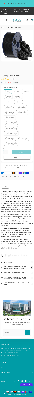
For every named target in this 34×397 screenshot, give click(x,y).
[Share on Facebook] (7, 176)
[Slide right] (32, 3)
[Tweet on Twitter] (11, 176)
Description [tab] (5, 186)
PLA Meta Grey (19, 102)
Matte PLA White (9, 117)
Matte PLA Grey (22, 112)
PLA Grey (26, 91)
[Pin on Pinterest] (15, 176)
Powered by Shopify (22, 394)
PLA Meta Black (22, 107)
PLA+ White (18, 96)
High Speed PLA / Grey (11, 133)
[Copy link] (23, 176)
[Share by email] (19, 176)
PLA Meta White (9, 107)
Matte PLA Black (9, 112)
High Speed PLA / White (11, 123)
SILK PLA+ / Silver (22, 138)
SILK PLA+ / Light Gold (11, 143)
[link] (5, 11)
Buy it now (17, 157)
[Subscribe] (27, 332)
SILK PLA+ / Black (9, 138)
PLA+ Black (8, 96)
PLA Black (7, 91)
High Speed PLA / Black (11, 128)
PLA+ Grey (8, 102)
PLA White (17, 91)
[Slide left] (2, 3)
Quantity (5, 148)
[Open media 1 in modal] (17, 45)
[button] (2, 20)
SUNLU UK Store (15, 394)
